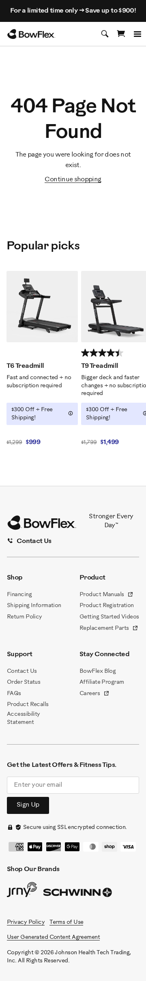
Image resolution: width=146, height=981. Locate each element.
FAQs (14, 694)
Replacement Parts (108, 629)
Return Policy (24, 617)
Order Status (23, 682)
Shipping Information (34, 606)
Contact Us (21, 671)
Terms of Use (66, 922)
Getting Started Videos (109, 617)
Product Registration (106, 606)
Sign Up (28, 804)
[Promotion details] (70, 413)
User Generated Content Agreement (53, 937)
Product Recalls (28, 705)
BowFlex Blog (97, 671)
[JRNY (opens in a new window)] (22, 891)
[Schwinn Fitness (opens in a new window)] (78, 894)
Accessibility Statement (23, 718)
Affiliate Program (101, 682)
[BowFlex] (31, 34)
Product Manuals (106, 595)
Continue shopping (73, 179)
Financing (19, 595)
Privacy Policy (26, 922)
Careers (94, 694)
